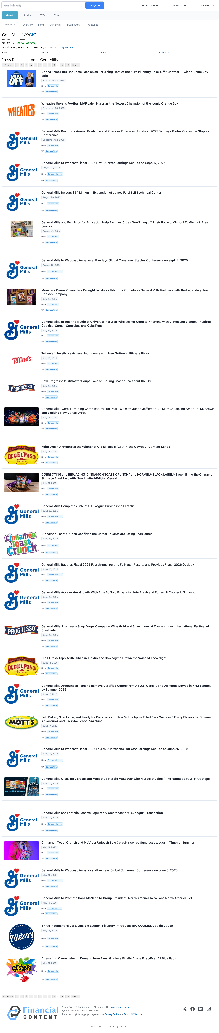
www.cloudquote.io (120, 1007)
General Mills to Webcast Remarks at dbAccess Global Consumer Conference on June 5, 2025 (109, 870)
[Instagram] (208, 1012)
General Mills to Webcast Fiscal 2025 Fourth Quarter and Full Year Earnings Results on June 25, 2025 (114, 749)
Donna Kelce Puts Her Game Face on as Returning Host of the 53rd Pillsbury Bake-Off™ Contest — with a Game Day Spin (124, 73)
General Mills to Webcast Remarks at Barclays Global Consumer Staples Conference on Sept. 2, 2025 (114, 260)
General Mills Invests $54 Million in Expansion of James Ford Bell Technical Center (101, 192)
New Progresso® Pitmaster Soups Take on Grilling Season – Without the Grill (96, 381)
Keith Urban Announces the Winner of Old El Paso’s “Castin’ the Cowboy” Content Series (105, 447)
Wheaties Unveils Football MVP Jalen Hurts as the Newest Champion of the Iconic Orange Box (109, 103)
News (41, 24)
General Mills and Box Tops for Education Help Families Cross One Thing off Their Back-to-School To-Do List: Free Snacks (124, 224)
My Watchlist (179, 5)
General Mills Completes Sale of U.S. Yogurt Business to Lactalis (88, 506)
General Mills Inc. (54, 908)
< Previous (8, 65)
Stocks (27, 15)
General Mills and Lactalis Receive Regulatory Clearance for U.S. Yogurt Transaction (102, 813)
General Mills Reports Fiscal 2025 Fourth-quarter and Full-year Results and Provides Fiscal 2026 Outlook (117, 564)
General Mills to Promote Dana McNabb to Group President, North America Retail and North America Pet (116, 898)
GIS (32, 34)
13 (68, 65)
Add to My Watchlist (64, 47)
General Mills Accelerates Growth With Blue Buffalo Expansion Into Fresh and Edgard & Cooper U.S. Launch (119, 592)
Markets (10, 15)
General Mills (53, 86)
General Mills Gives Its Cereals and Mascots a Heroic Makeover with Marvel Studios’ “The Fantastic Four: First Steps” (126, 779)
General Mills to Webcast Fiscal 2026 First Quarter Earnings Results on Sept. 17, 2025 (103, 163)
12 (62, 65)
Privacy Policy (112, 1014)
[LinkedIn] (200, 1012)
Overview (27, 24)
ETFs (42, 15)
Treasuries (92, 24)
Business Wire (51, 92)
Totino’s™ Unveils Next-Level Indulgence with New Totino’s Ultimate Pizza (95, 353)
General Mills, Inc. (55, 174)
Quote (44, 52)
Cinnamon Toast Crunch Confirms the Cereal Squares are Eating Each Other (96, 534)
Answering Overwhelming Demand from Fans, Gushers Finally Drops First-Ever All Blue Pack (108, 958)
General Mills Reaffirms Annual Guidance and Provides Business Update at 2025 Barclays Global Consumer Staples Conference (125, 133)
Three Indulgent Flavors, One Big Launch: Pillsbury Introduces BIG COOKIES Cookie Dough (107, 925)
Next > (75, 65)
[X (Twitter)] (184, 1012)
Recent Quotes (150, 5)
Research (164, 52)
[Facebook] (192, 1012)
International (74, 24)
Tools (57, 15)
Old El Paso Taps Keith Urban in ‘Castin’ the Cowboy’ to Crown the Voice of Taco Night (104, 658)
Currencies (56, 24)
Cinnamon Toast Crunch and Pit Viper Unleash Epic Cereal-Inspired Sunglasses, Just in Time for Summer (117, 842)
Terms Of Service (133, 1014)
